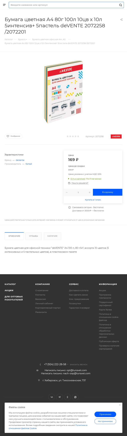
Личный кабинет (44, 303)
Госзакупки (75, 303)
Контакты (40, 294)
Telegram (59, 397)
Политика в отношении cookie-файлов (109, 317)
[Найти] (120, 5)
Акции (9, 290)
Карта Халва (105, 309)
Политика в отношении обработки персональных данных (106, 330)
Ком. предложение (79, 299)
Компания (42, 284)
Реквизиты (41, 312)
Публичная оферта (109, 341)
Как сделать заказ (78, 294)
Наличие (52, 236)
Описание (14, 236)
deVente (20, 160)
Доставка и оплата (78, 290)
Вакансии (40, 299)
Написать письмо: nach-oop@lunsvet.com (65, 373)
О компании (41, 290)
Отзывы (33, 236)
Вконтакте (51, 397)
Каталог (10, 284)
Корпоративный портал (47, 308)
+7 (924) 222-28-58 (55, 364)
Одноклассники (67, 397)
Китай (29, 164)
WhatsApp (75, 397)
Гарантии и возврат (79, 308)
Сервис (74, 284)
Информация (108, 284)
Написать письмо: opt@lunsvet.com (66, 370)
